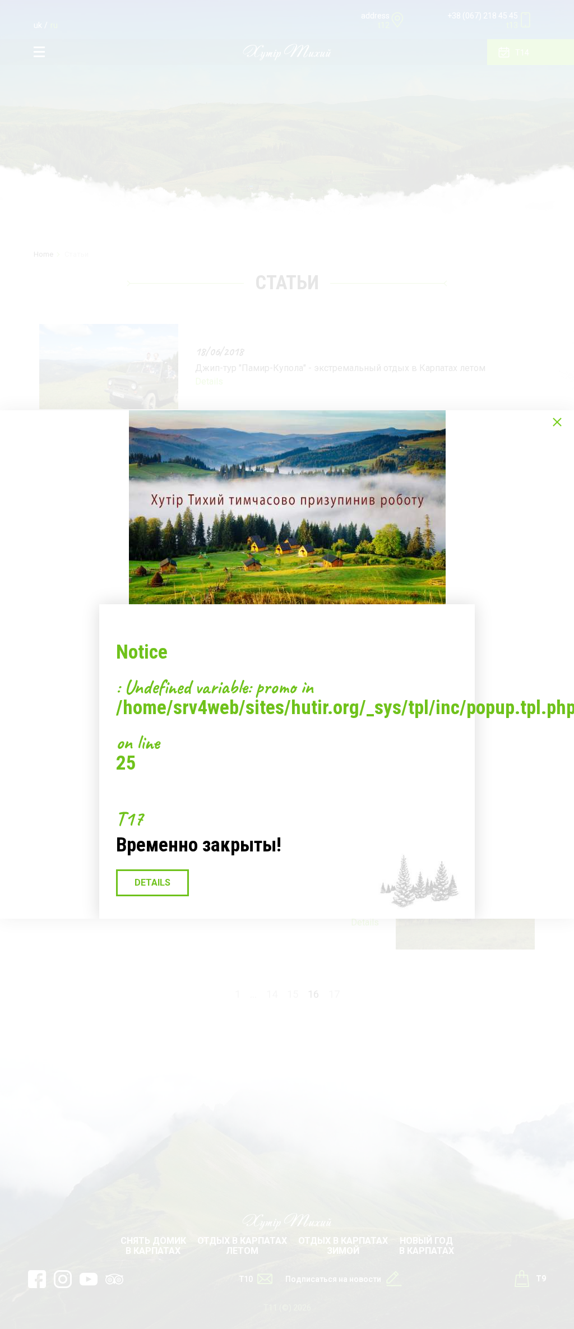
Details (152, 882)
